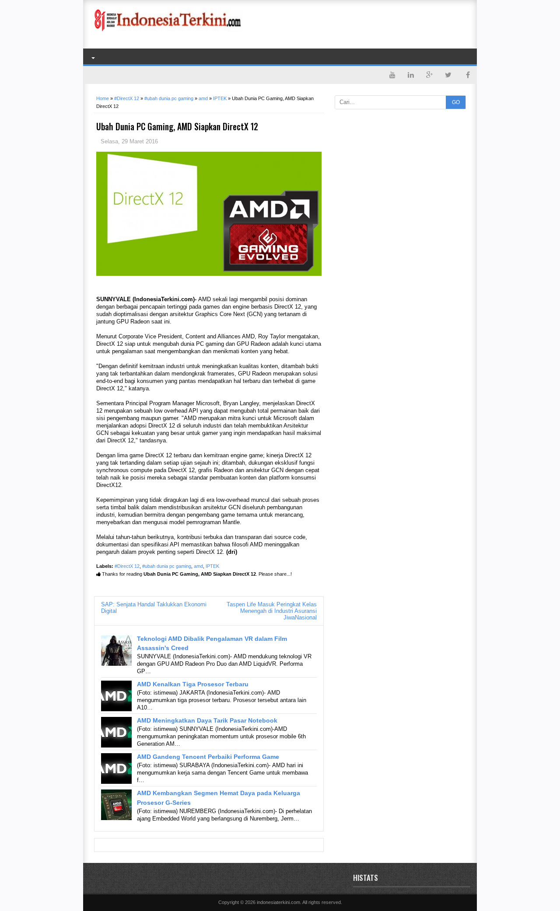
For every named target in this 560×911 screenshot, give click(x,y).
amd (198, 566)
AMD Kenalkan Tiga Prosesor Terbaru (192, 684)
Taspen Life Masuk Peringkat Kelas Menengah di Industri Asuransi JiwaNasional (272, 611)
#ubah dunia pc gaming (166, 566)
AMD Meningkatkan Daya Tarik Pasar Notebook (207, 720)
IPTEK (212, 566)
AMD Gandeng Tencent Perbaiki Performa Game (208, 756)
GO (456, 102)
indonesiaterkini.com (278, 902)
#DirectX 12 (127, 566)
